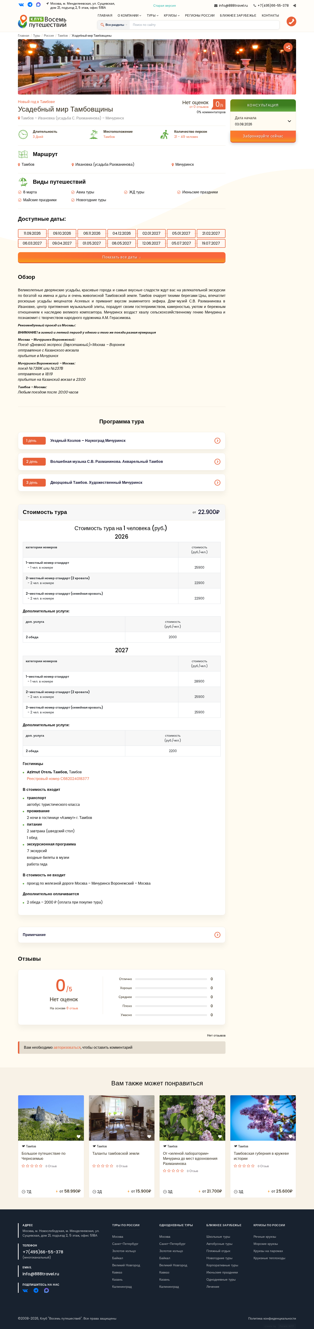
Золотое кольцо (124, 1251)
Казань (117, 1279)
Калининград (122, 1286)
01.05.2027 (92, 243)
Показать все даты (119, 257)
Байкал (117, 1258)
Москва (117, 1236)
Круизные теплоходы (269, 1258)
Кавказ (117, 1272)
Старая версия (164, 5)
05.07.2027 (181, 243)
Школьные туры (218, 1236)
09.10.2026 (62, 233)
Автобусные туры (219, 1243)
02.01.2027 (151, 233)
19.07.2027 (211, 243)
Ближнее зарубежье (238, 16)
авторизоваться (67, 1047)
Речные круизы (265, 1236)
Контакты (270, 16)
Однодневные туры (176, 1225)
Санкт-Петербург (125, 1243)
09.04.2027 (62, 243)
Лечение (212, 1286)
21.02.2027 (211, 233)
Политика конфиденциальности (272, 1318)
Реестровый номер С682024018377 (58, 778)
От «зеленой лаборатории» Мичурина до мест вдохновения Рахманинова (190, 1158)
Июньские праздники (222, 1272)
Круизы (171, 16)
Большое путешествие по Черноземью (44, 1156)
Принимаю (42, 1311)
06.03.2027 (32, 243)
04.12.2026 (122, 233)
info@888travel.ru (233, 5)
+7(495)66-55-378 (273, 5)
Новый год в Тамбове (36, 101)
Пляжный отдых (218, 1251)
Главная (105, 16)
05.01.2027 (181, 233)
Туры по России (126, 1225)
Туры (152, 16)
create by (279, 1326)
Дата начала (245, 118)
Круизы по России (269, 1225)
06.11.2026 (91, 233)
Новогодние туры (219, 1258)
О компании (128, 16)
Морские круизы (266, 1243)
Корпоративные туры (222, 1265)
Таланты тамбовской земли (115, 1153)
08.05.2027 (121, 243)
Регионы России (199, 16)
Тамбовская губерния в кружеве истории (261, 1156)
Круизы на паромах (268, 1251)
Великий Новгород (126, 1265)
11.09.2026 (32, 233)
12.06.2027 (151, 243)
